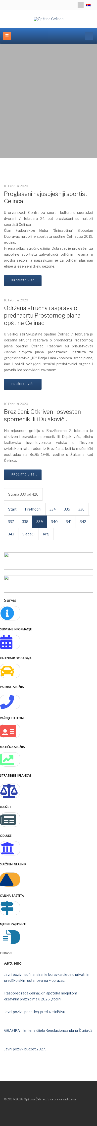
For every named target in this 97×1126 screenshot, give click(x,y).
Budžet (5, 807)
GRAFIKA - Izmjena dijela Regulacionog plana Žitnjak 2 (48, 1030)
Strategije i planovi (15, 775)
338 (25, 521)
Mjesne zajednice (13, 924)
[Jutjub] (81, 5)
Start (12, 509)
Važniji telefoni (12, 718)
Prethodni (33, 509)
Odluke (5, 836)
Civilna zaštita (12, 895)
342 (83, 521)
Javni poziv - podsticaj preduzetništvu (34, 1012)
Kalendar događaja (16, 658)
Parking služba (12, 687)
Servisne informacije (16, 629)
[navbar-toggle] (7, 36)
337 (11, 521)
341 (69, 521)
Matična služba (12, 747)
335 (67, 509)
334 (52, 509)
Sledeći (28, 534)
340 (54, 521)
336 (81, 509)
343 (11, 534)
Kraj (46, 534)
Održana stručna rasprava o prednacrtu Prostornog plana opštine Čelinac (42, 316)
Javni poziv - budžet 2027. (25, 1049)
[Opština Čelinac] (48, 19)
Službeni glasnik (13, 864)
